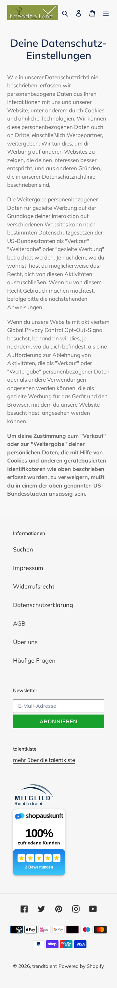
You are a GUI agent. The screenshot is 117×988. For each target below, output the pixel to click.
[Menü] (106, 12)
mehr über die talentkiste (44, 759)
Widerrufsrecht (33, 586)
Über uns (25, 642)
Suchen (23, 549)
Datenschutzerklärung (43, 605)
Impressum (28, 568)
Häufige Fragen (34, 660)
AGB (19, 623)
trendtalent (44, 966)
